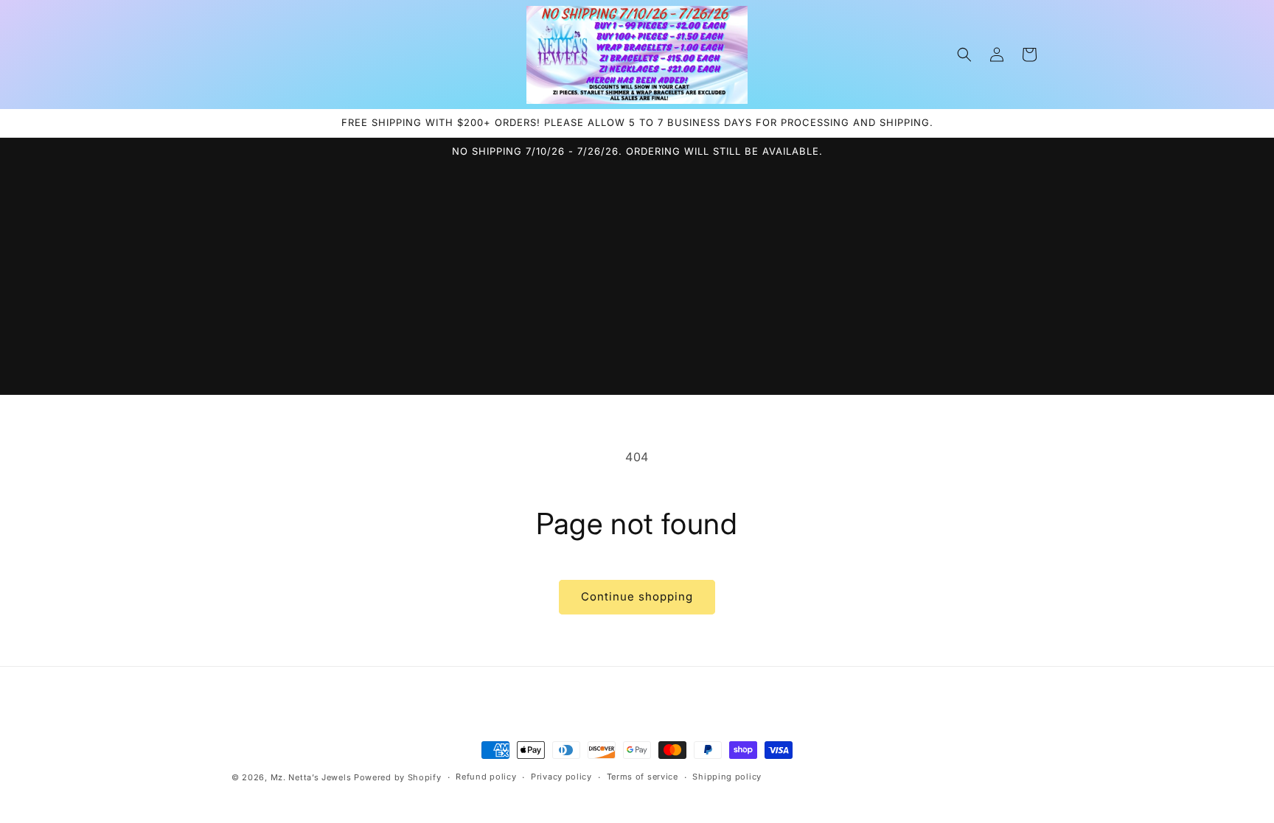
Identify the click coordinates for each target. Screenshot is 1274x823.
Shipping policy (727, 776)
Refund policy (486, 776)
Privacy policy (561, 776)
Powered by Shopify (398, 777)
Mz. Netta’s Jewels (311, 777)
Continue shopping (637, 596)
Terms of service (642, 776)
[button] (964, 54)
